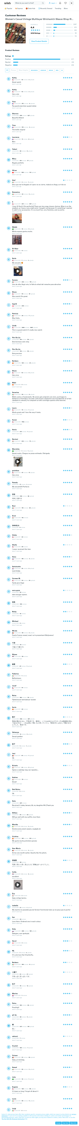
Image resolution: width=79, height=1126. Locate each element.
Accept (58, 1123)
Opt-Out (65, 1123)
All (7, 70)
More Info (73, 1123)
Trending (58, 8)
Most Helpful (23, 70)
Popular (9, 8)
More (66, 8)
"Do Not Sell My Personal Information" (13, 1119)
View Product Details (39, 41)
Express (20, 8)
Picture (13, 70)
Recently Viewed (46, 8)
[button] (53, 3)
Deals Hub (31, 8)
